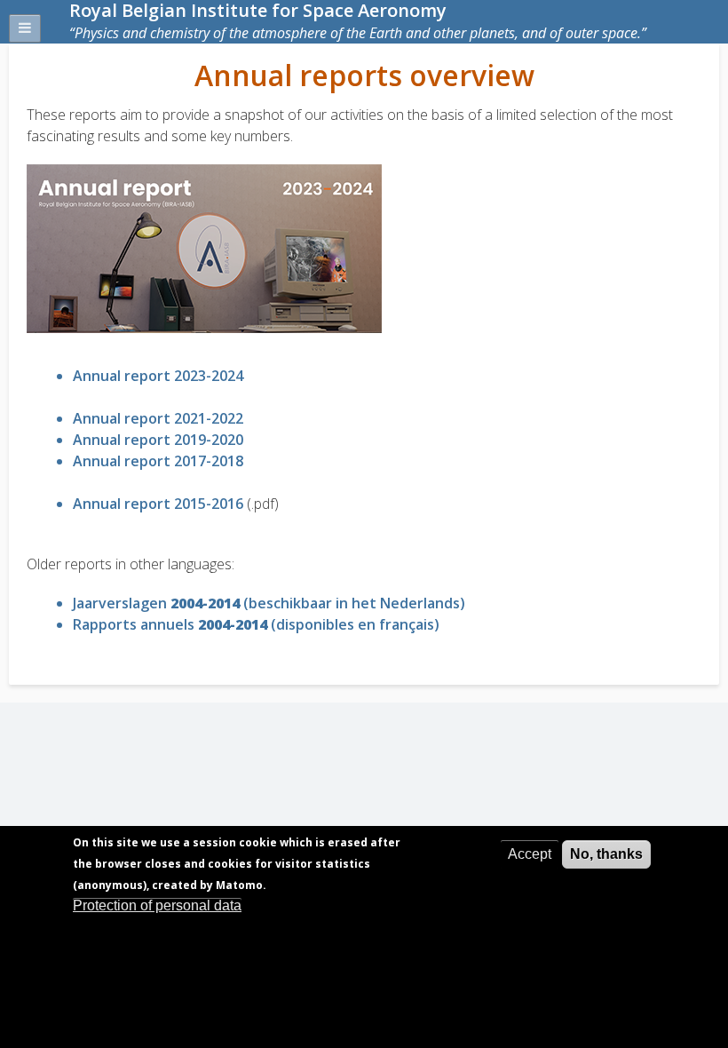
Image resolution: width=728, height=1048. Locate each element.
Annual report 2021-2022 (158, 418)
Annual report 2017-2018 (158, 461)
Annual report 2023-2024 (158, 375)
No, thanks (606, 853)
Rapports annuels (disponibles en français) (256, 624)
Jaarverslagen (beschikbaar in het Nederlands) (269, 603)
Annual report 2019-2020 (158, 439)
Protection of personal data (157, 905)
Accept (529, 853)
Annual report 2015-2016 (158, 503)
